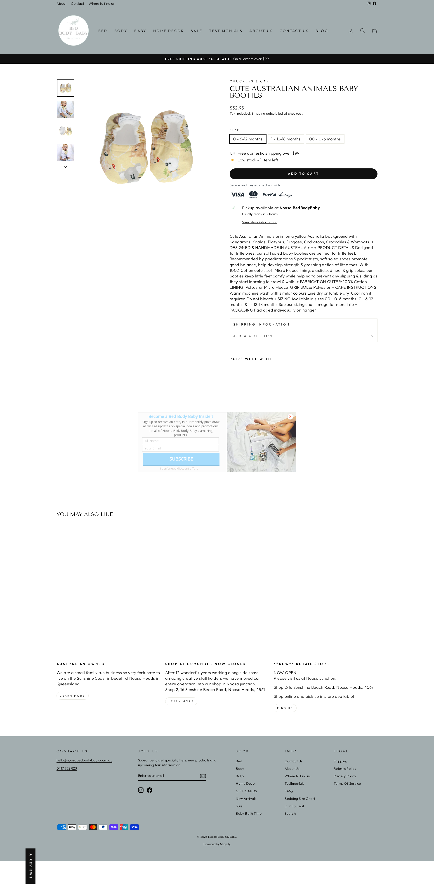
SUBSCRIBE (181, 459)
